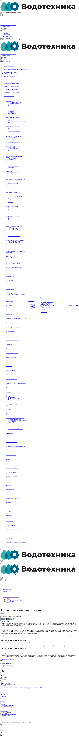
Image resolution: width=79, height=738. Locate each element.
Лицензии (2, 699)
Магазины (2, 704)
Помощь (2, 707)
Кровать (12, 659)
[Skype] (11, 619)
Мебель (5, 659)
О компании (3, 696)
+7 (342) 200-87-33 (5, 26)
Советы (2, 659)
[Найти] (1, 15)
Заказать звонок (8, 602)
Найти (2, 724)
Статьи (1, 686)
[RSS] (0, 620)
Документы (2, 701)
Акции (1, 691)
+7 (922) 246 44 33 (4, 23)
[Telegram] (13, 619)
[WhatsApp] (10, 619)
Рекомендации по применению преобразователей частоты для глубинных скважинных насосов (20, 688)
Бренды (2, 693)
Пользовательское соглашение (6, 706)
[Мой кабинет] (1, 562)
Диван (8, 659)
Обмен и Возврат (4, 711)
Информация (3, 702)
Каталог (2, 689)
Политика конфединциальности (7, 705)
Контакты (2, 697)
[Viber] (8, 619)
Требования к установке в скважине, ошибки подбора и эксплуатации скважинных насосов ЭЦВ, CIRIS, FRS (23, 687)
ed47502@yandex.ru (5, 38)
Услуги (1, 692)
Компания (2, 694)
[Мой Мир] (4, 619)
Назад (8, 598)
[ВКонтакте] (1, 619)
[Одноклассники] (3, 619)
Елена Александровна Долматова (7, 684)
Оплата (2, 709)
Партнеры (2, 698)
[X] (6, 619)
